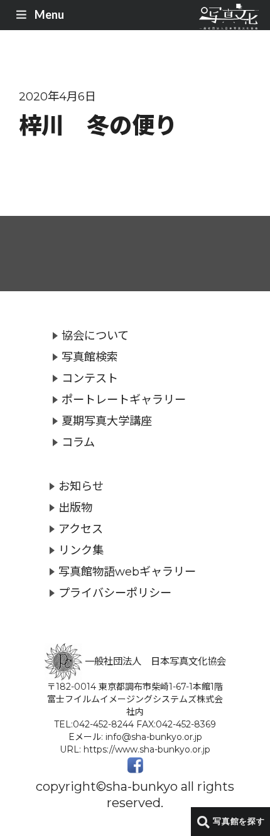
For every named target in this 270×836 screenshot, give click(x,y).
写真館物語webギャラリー (127, 571)
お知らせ (81, 486)
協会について (95, 335)
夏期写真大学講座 (107, 421)
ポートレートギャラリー (124, 399)
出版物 (75, 507)
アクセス (80, 529)
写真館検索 (90, 357)
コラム (78, 442)
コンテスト (90, 378)
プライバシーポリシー (114, 593)
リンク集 (81, 550)
